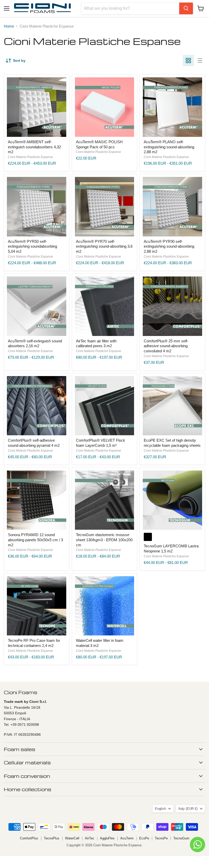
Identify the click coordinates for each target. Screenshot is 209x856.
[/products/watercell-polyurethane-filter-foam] (104, 606)
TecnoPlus (51, 838)
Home (9, 26)
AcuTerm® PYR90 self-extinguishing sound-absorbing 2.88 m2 (169, 246)
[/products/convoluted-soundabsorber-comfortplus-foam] (172, 306)
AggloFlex (107, 838)
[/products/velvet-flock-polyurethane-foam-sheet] (104, 406)
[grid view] (188, 60)
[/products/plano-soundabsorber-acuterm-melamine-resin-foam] (172, 107)
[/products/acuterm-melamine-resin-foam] (36, 306)
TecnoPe (161, 838)
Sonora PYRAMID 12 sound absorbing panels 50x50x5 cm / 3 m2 (35, 540)
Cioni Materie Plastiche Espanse (30, 157)
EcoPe (144, 838)
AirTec (89, 838)
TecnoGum (181, 838)
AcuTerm (127, 838)
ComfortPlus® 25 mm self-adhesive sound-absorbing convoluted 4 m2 (166, 346)
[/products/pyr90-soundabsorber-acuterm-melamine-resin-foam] (172, 206)
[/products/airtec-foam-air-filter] (104, 306)
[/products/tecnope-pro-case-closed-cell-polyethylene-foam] (36, 606)
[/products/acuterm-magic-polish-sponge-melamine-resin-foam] (104, 107)
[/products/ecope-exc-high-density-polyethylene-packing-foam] (172, 406)
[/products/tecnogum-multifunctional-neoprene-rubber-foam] (172, 500)
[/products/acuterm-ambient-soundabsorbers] (36, 107)
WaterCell (72, 838)
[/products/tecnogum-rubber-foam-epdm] (104, 500)
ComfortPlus (29, 838)
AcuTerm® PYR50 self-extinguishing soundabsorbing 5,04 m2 (32, 246)
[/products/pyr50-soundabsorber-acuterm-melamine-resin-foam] (36, 206)
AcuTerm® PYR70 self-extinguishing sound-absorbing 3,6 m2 (104, 246)
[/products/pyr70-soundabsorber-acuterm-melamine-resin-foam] (104, 206)
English (160, 809)
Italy (188, 809)
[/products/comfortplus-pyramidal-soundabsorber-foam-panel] (36, 406)
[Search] (186, 8)
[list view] (199, 60)
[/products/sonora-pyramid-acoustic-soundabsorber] (36, 500)
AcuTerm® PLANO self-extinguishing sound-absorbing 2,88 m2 (169, 147)
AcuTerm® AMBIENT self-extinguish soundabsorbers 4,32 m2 (34, 147)
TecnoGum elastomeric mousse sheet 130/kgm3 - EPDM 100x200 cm (104, 540)
